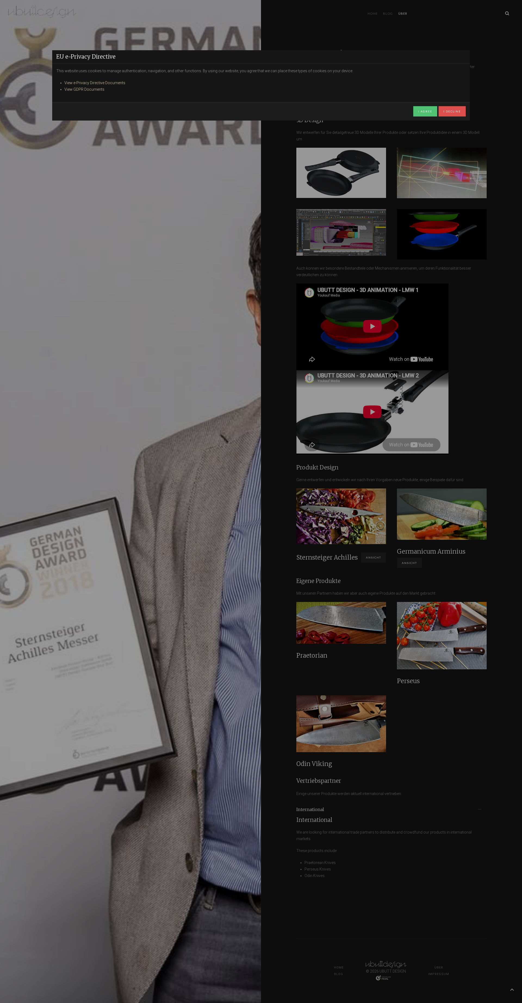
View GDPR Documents (84, 89)
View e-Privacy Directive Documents (94, 83)
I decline (452, 111)
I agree (425, 111)
